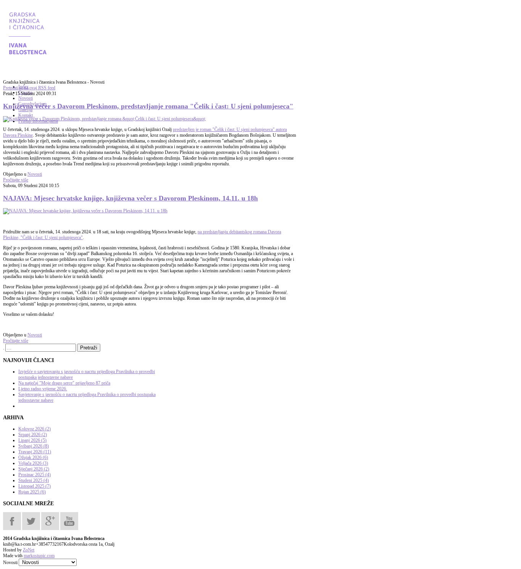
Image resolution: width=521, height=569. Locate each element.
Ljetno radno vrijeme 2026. (42, 388)
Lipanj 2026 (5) (32, 440)
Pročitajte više (15, 180)
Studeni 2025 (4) (33, 480)
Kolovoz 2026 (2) (34, 429)
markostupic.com (39, 555)
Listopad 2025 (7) (34, 486)
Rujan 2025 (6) (32, 492)
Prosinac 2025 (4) (34, 474)
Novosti (34, 174)
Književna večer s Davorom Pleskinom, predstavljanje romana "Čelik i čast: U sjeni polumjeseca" (148, 106)
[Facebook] (12, 520)
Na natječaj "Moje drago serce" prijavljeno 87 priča (64, 383)
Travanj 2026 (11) (34, 451)
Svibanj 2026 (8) (33, 446)
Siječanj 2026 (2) (33, 469)
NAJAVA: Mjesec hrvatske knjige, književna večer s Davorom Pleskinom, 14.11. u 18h (130, 198)
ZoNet (28, 550)
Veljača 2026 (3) (33, 463)
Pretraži (88, 348)
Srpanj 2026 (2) (32, 434)
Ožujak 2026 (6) (33, 457)
